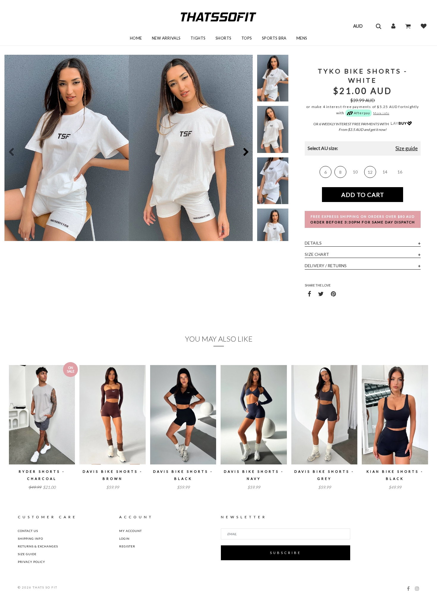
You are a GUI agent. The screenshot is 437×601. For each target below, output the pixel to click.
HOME (136, 38)
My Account (130, 531)
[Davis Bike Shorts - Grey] (324, 414)
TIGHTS (198, 38)
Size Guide (27, 554)
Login (124, 538)
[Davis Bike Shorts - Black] (183, 414)
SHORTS (224, 38)
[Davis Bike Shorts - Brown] (112, 414)
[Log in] (393, 26)
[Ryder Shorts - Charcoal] (42, 414)
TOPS (246, 38)
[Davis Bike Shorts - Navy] (254, 414)
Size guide (406, 148)
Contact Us (28, 531)
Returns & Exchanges (38, 546)
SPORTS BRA (274, 38)
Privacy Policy (31, 562)
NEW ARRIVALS (166, 38)
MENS (301, 38)
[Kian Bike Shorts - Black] (395, 414)
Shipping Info (30, 538)
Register (127, 546)
